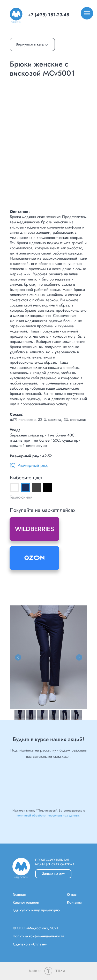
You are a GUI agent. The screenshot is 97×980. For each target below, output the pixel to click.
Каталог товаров (26, 902)
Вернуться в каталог (32, 44)
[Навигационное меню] (87, 13)
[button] (12, 465)
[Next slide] (79, 657)
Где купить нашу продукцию (36, 910)
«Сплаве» (39, 944)
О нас (72, 894)
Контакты (74, 902)
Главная (19, 894)
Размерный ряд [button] (33, 465)
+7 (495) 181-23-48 (48, 14)
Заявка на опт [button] (53, 873)
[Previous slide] (18, 657)
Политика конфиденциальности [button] (38, 936)
